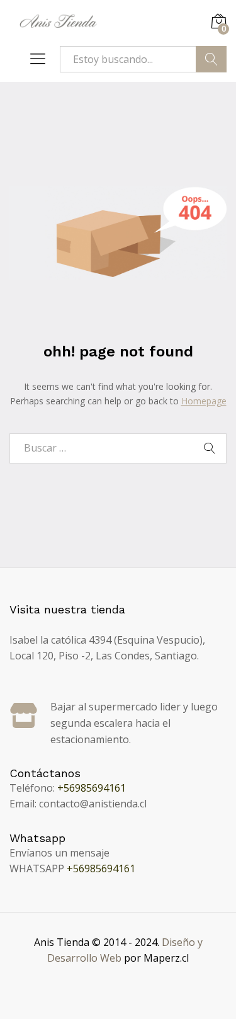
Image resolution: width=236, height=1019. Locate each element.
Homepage (204, 401)
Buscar (211, 59)
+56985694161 (91, 788)
